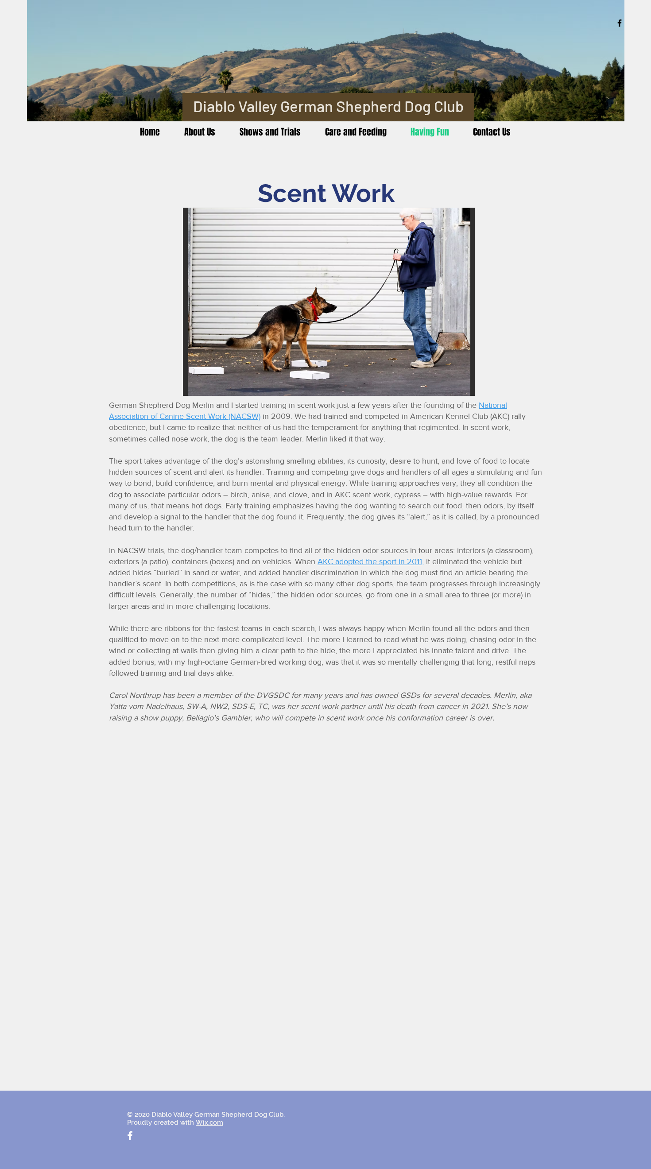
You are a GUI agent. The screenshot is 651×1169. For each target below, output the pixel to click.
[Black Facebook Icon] (619, 23)
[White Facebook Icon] (130, 1136)
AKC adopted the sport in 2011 (370, 561)
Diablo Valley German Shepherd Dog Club (328, 106)
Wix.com (209, 1122)
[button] (347, 302)
